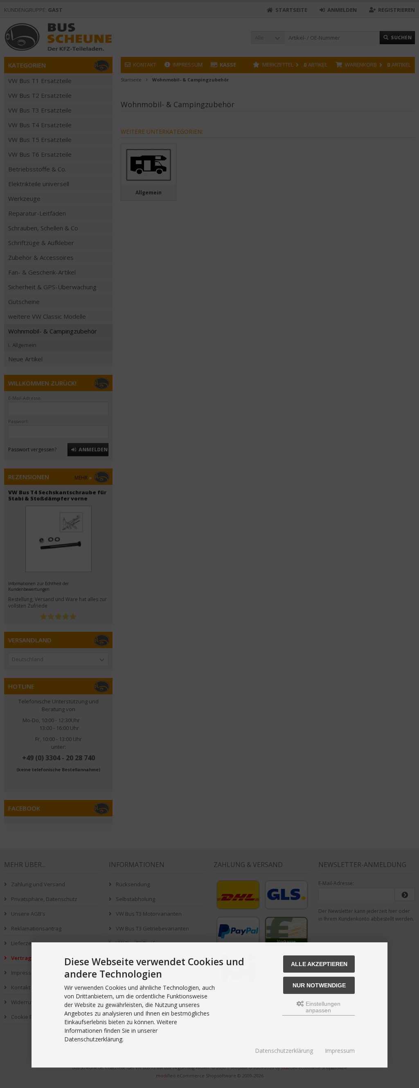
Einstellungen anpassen (322, 1007)
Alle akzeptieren (319, 964)
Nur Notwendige (319, 985)
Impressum (340, 1050)
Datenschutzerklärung (284, 1050)
